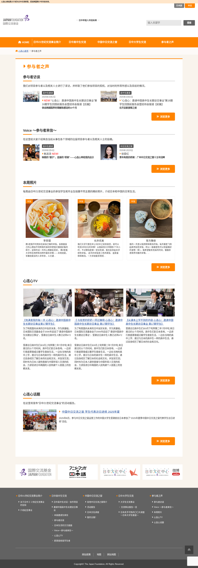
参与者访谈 (59, 520)
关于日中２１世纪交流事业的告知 (32, 503)
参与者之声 (167, 42)
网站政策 (86, 554)
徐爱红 (125, 154)
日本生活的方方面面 (63, 525)
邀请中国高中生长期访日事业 (66, 508)
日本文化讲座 (93, 512)
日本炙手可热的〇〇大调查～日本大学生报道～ (133, 513)
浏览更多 (165, 116)
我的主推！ (92, 517)
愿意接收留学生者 (62, 541)
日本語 (179, 5)
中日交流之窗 (126, 146)
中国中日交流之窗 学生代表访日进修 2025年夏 (91, 411)
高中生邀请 (48, 93)
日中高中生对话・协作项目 (66, 502)
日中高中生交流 (77, 42)
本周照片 (158, 512)
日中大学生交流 (137, 42)
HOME (25, 42)
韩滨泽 (51, 154)
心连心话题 (159, 522)
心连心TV (58, 535)
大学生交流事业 (128, 502)
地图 (99, 554)
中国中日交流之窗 (107, 42)
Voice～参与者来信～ (63, 530)
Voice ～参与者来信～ (164, 507)
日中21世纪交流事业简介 (47, 42)
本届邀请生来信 (61, 515)
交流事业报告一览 (129, 507)
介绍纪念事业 (26, 510)
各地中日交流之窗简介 (97, 502)
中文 (190, 5)
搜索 (189, 23)
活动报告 (91, 507)
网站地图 (111, 554)
